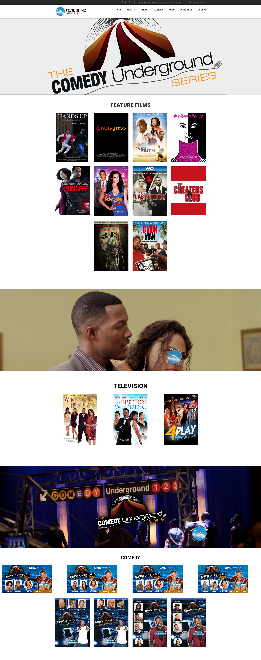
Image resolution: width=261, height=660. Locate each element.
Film (144, 10)
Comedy (202, 10)
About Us (132, 10)
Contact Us (186, 10)
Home (119, 10)
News (171, 10)
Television (157, 10)
